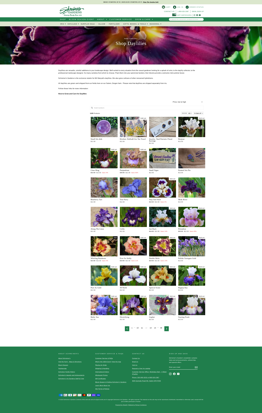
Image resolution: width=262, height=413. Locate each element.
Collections (133, 38)
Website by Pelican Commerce (137, 405)
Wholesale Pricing (101, 375)
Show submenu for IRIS (65, 24)
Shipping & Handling (102, 368)
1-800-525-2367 (183, 11)
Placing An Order (101, 365)
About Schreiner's (64, 358)
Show (184, 113)
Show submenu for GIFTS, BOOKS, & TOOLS (147, 24)
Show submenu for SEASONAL (160, 24)
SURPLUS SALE (88, 24)
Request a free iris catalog (141, 368)
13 (151, 328)
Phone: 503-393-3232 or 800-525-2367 (145, 377)
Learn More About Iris (102, 385)
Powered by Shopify (121, 405)
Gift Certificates (100, 378)
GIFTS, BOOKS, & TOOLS (134, 24)
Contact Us (169, 11)
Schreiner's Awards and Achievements (71, 375)
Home (126, 38)
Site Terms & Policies (102, 389)
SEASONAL (155, 24)
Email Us (135, 362)
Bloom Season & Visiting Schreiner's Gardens (110, 382)
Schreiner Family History (66, 372)
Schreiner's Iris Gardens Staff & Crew (71, 378)
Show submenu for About (106, 19)
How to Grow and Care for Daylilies (72, 94)
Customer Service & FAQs (104, 358)
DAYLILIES (72, 24)
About (100, 19)
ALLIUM (101, 24)
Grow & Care (143, 19)
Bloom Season (63, 365)
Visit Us (134, 365)
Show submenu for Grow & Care (152, 19)
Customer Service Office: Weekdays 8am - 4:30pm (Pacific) (149, 373)
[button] (198, 113)
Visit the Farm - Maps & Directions (70, 362)
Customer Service (120, 19)
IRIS (62, 24)
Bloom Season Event (81, 19)
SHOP (63, 19)
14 (155, 328)
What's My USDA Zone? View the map (108, 362)
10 (138, 328)
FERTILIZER (114, 24)
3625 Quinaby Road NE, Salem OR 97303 (146, 381)
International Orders (102, 372)
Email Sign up (198, 11)
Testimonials (62, 368)
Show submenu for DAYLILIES (78, 24)
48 (161, 328)
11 (142, 328)
